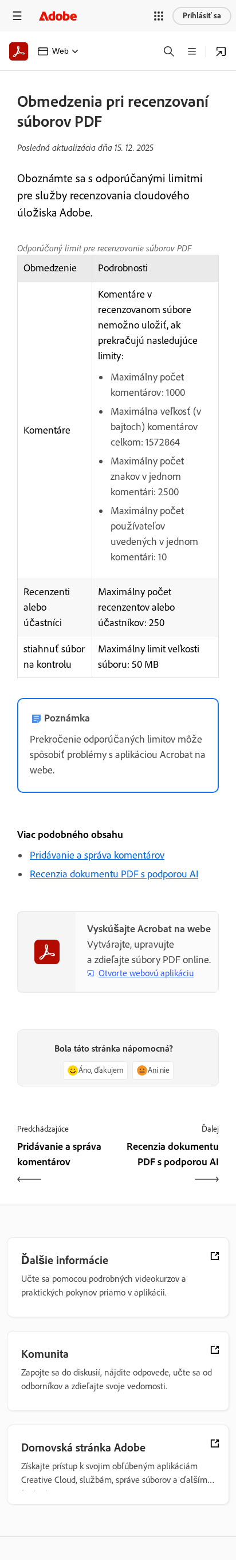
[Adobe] (57, 15)
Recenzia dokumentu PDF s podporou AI (114, 874)
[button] (159, 16)
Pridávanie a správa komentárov (97, 855)
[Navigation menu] (17, 15)
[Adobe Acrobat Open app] (221, 51)
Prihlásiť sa (202, 16)
